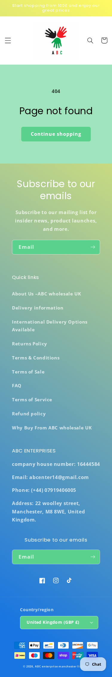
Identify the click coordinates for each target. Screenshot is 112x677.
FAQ (17, 385)
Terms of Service (32, 399)
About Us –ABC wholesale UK (46, 294)
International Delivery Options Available (50, 326)
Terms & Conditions (35, 358)
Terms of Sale (28, 372)
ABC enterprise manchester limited (62, 666)
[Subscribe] (93, 247)
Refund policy (29, 414)
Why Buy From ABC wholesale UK (52, 428)
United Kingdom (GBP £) (53, 622)
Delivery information (38, 308)
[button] (8, 40)
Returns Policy (29, 344)
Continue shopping (56, 134)
